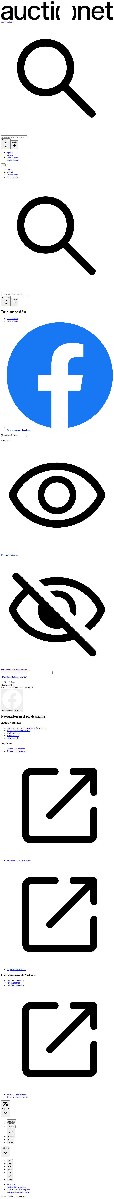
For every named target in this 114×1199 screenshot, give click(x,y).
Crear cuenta (12, 157)
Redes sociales (13, 738)
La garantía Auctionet (16, 969)
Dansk (10, 1142)
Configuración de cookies (18, 1192)
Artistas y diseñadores (16, 1094)
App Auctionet (13, 983)
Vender (10, 155)
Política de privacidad (16, 1187)
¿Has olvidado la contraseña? (14, 677)
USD (7, 1149)
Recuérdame (9, 682)
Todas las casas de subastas (18, 730)
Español (5, 1109)
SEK (10, 1172)
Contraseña (6, 440)
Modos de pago (13, 733)
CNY (10, 1161)
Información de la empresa (18, 1189)
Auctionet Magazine (15, 980)
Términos (11, 1184)
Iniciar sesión (12, 160)
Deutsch (11, 1127)
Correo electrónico (9, 435)
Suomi (10, 1139)
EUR (10, 1167)
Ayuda (10, 152)
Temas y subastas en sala (17, 1097)
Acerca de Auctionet (16, 749)
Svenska (11, 1121)
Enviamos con (13, 735)
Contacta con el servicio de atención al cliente (27, 728)
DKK (10, 1164)
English (11, 1124)
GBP (10, 1169)
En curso (5, 140)
